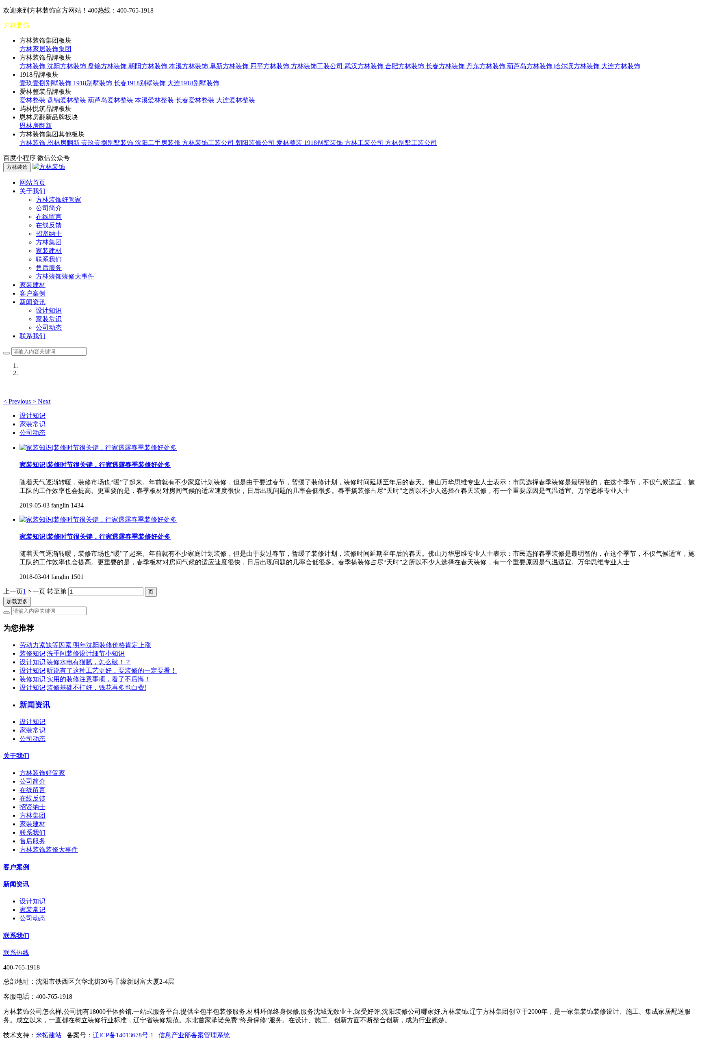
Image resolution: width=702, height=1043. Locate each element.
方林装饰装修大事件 (65, 276)
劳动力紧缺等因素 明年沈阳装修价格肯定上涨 (85, 644)
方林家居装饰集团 (46, 48)
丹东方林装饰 (486, 66)
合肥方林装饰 (405, 66)
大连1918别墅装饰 (193, 83)
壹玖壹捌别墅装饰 (46, 83)
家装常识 (49, 318)
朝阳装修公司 (256, 142)
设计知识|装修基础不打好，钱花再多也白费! (83, 687)
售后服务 (49, 267)
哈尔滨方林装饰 (577, 66)
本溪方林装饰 (189, 66)
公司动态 (49, 327)
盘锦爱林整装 (67, 100)
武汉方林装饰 (364, 66)
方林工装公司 (364, 142)
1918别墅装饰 (93, 83)
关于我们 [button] (33, 191)
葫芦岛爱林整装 (111, 100)
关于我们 (16, 755)
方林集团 (49, 242)
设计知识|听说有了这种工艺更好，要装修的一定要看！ (98, 670)
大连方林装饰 (620, 66)
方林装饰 (33, 66)
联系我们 (49, 259)
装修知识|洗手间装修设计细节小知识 (72, 653)
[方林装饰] (48, 166)
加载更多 (17, 601)
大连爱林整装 (235, 100)
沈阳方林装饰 (67, 66)
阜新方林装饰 (230, 66)
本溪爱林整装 (155, 100)
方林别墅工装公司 (411, 142)
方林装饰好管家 (58, 199)
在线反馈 (49, 225)
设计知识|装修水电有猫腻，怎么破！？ (75, 662)
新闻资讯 (16, 884)
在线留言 (49, 216)
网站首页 (33, 182)
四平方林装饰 (270, 66)
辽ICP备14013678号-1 (123, 1035)
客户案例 (33, 293)
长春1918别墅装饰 (140, 83)
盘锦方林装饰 (108, 66)
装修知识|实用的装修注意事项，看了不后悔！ (85, 679)
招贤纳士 (49, 233)
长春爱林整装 (196, 100)
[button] (17, 401)
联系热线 (16, 952)
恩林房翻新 (36, 125)
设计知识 (49, 310)
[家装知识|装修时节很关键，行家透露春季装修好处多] (98, 447)
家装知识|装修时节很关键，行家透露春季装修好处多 (95, 464)
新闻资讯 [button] (33, 301)
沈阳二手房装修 (158, 142)
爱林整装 (33, 100)
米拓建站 (49, 1035)
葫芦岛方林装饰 (530, 66)
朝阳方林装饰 (148, 66)
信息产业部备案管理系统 (194, 1035)
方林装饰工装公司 (317, 66)
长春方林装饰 (446, 66)
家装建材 (49, 250)
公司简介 (49, 208)
